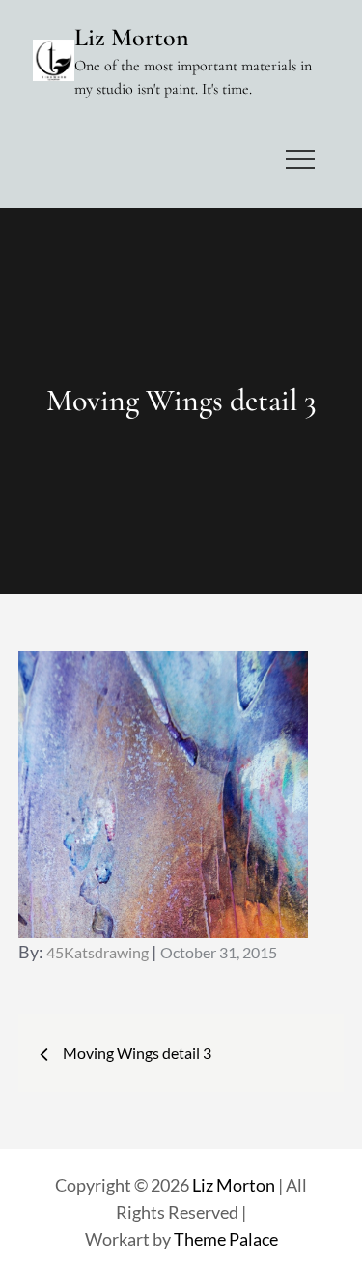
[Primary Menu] (300, 159)
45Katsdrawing (97, 952)
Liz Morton (131, 37)
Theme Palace (226, 1239)
